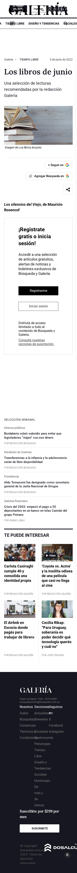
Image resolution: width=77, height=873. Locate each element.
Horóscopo (42, 781)
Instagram (56, 732)
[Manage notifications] (67, 855)
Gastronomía (43, 738)
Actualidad (42, 713)
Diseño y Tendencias (44, 23)
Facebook (56, 725)
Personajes (42, 744)
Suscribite (40, 828)
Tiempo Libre (14, 23)
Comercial (27, 725)
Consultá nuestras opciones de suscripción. (36, 342)
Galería (9, 59)
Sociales (70, 23)
